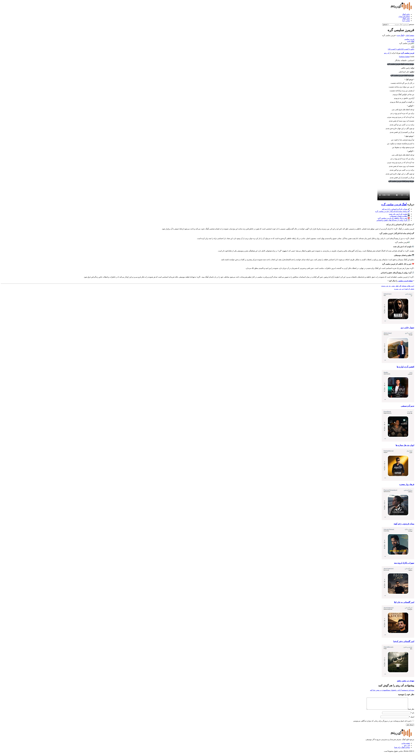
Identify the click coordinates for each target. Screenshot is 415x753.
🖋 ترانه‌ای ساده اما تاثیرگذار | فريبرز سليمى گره (392, 211)
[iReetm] (400, 11)
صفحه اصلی (409, 35)
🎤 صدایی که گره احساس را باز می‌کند (396, 209)
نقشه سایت (405, 743)
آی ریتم (386, 53)
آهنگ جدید (400, 35)
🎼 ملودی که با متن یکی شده (399, 214)
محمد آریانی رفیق (400, 690)
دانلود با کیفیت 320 (407, 49)
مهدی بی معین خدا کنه (378, 690)
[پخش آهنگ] (413, 45)
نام (412, 713)
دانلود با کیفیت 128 (394, 49)
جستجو (411, 24)
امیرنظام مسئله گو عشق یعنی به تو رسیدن (397, 286)
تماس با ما (406, 20)
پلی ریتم (407, 745)
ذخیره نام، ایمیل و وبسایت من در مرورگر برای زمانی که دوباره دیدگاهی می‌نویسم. (382, 721)
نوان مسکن (390, 690)
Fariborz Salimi (404, 57)
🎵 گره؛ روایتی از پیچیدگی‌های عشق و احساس (393, 220)
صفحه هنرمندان (404, 16)
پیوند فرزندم (410, 690)
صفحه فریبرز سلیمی (405, 281)
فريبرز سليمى (409, 39)
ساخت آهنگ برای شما (402, 747)
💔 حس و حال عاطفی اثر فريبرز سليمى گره (394, 218)
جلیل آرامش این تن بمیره (404, 289)
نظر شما (411, 709)
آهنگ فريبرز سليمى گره (394, 204)
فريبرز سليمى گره (407, 53)
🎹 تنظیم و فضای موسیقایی (400, 216)
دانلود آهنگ (406, 14)
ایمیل (411, 717)
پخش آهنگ (406, 18)
